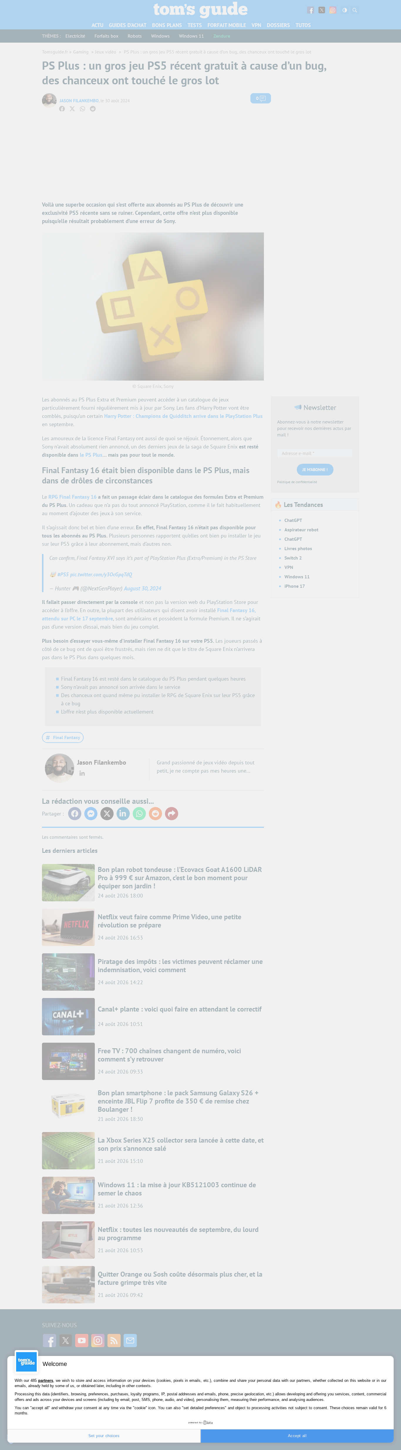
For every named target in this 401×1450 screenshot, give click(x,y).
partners (45, 1380)
